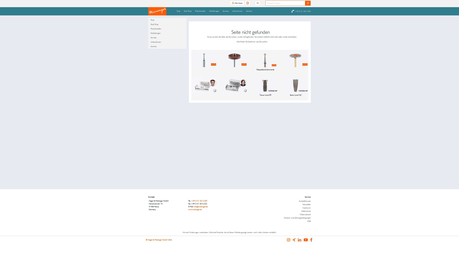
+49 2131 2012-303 (303, 11)
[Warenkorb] (252, 2)
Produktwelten (156, 29)
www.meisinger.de (195, 209)
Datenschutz (306, 211)
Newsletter (307, 204)
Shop (152, 20)
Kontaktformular (305, 201)
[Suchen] (308, 3)
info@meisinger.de (201, 206)
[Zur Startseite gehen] (160, 11)
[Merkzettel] (248, 3)
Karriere (154, 46)
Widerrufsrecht (305, 214)
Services (154, 37)
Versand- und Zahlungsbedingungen (297, 218)
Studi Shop (154, 24)
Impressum (307, 208)
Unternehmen (156, 42)
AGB (309, 221)
